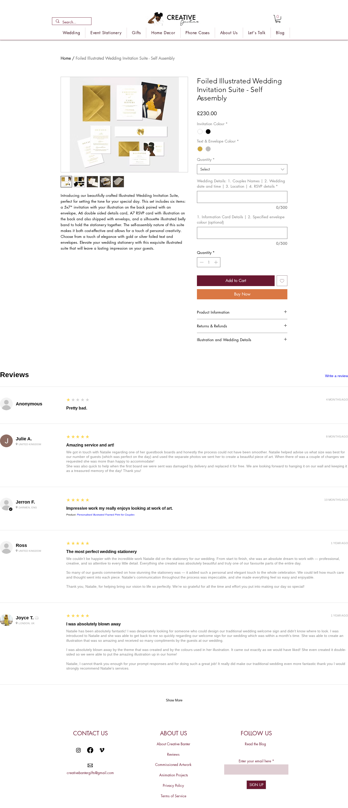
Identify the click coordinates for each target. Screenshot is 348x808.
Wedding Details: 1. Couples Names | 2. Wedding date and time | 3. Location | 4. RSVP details (241, 183)
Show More (174, 700)
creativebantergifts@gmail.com (90, 772)
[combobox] (242, 169)
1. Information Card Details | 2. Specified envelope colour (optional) (241, 219)
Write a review (336, 376)
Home (66, 58)
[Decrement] (201, 262)
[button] (278, 19)
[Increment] (216, 262)
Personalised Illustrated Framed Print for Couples (106, 514)
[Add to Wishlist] (282, 280)
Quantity (206, 159)
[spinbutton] (209, 262)
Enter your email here (255, 761)
